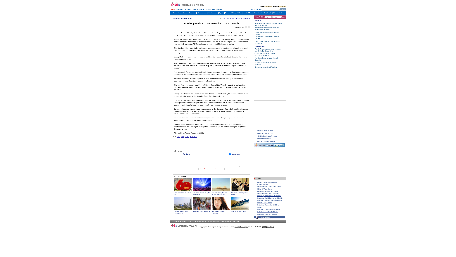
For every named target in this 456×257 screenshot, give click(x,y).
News (190, 18)
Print (227, 18)
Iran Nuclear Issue (264, 139)
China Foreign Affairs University (268, 193)
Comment (246, 18)
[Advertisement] (211, 144)
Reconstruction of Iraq (265, 133)
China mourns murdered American (266, 67)
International (182, 18)
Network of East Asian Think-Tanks (269, 187)
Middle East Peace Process (267, 136)
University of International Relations (269, 196)
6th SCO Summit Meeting (266, 141)
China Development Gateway (267, 182)
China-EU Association (264, 189)
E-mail (232, 18)
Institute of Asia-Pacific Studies (267, 212)
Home (175, 18)
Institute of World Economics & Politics (270, 198)
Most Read (238, 18)
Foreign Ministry (262, 184)
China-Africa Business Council (267, 191)
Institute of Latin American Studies (268, 209)
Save (224, 18)
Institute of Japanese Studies (267, 214)
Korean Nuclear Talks (265, 131)
